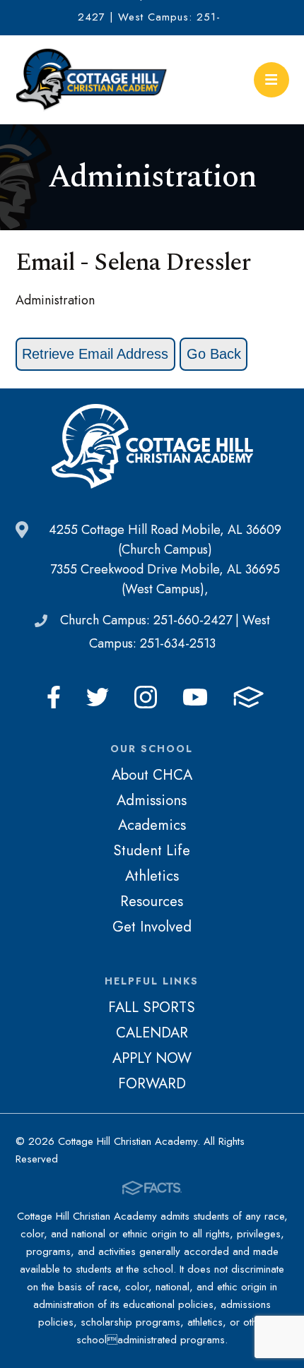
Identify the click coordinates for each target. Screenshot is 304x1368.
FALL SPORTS (151, 1007)
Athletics (152, 875)
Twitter (97, 697)
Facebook (53, 697)
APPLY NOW (152, 1058)
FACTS (248, 697)
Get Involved (152, 926)
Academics (152, 824)
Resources (151, 901)
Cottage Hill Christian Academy (92, 80)
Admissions (152, 800)
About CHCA (152, 774)
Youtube (195, 697)
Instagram (145, 697)
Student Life (151, 850)
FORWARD (152, 1083)
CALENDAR (152, 1032)
